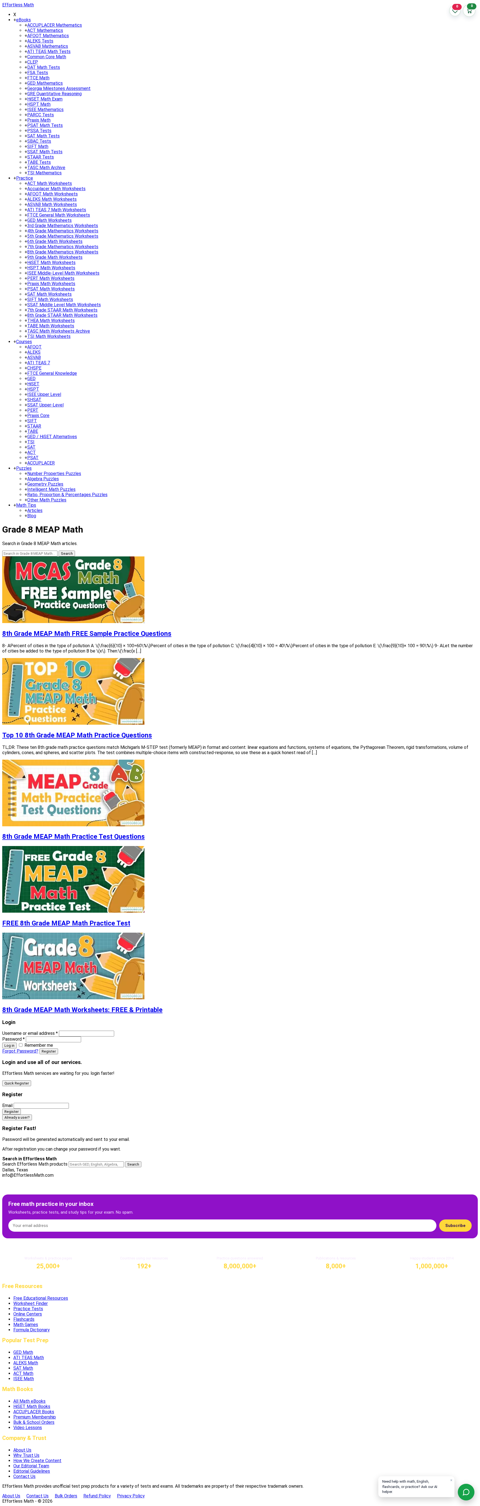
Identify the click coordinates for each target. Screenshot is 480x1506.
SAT (31, 447)
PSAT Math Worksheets (51, 289)
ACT (31, 452)
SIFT (32, 420)
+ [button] (14, 19)
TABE (32, 431)
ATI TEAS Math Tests (49, 51)
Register (49, 1051)
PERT (32, 410)
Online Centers (27, 1314)
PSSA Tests (39, 130)
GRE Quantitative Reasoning (54, 93)
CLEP (32, 62)
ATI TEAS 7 (38, 362)
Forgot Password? (20, 1051)
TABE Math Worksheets (50, 325)
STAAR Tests (40, 157)
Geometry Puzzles (45, 484)
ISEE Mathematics (45, 109)
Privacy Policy (131, 1496)
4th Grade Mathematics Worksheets (62, 231)
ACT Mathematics (45, 30)
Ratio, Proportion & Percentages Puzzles (67, 494)
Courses (24, 341)
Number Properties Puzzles (54, 473)
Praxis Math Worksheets (51, 283)
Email (7, 1105)
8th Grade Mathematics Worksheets (62, 252)
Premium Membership (34, 1417)
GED (31, 378)
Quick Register (16, 1083)
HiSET (33, 383)
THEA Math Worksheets (51, 320)
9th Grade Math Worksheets (54, 257)
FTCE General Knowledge (52, 373)
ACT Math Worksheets (49, 183)
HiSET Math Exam (44, 99)
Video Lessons (27, 1427)
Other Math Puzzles (46, 500)
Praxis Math (39, 120)
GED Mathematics (45, 83)
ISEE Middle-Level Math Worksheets (63, 273)
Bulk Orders (66, 1496)
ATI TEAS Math (28, 1357)
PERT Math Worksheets (50, 278)
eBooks (23, 19)
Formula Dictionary (31, 1329)
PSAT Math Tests (45, 125)
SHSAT (34, 399)
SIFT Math (37, 146)
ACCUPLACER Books (33, 1411)
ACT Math (23, 1373)
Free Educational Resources (40, 1298)
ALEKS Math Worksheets (52, 199)
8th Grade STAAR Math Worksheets (62, 315)
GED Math (23, 1352)
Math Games (25, 1324)
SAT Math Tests (43, 136)
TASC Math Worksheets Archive (58, 331)
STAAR (34, 426)
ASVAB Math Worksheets (52, 204)
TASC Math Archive (46, 167)
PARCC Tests (40, 114)
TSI (30, 442)
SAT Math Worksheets (49, 294)
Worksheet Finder (30, 1303)
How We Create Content (37, 1460)
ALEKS (34, 352)
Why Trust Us (26, 1455)
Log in (9, 1045)
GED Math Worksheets (49, 220)
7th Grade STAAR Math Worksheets (62, 310)
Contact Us (24, 1476)
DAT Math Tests (43, 67)
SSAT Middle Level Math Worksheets (64, 304)
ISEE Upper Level (44, 394)
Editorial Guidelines (31, 1471)
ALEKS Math (25, 1363)
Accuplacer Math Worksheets (56, 188)
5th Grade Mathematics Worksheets (62, 236)
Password (13, 1039)
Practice (24, 178)
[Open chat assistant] (466, 1492)
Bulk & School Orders (33, 1422)
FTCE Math (38, 78)
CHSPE (34, 368)
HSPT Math (39, 104)
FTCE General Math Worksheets (58, 215)
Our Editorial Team (31, 1466)
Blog (31, 515)
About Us (22, 1450)
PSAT (33, 457)
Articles (34, 510)
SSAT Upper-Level (45, 405)
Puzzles (24, 468)
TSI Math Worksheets (49, 336)
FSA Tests (37, 72)
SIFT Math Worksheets (50, 299)
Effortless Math (18, 4)
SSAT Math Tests (44, 151)
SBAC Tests (39, 141)
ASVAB (34, 357)
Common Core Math (46, 56)
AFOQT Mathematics (48, 35)
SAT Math (23, 1368)
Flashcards (23, 1319)
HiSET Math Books (31, 1406)
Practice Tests (28, 1308)
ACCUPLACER (41, 463)
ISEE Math (23, 1378)
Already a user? (17, 1117)
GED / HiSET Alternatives (52, 436)
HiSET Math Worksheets (51, 262)
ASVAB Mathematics (47, 46)
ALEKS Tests (40, 41)
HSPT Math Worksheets (51, 267)
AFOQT (34, 347)
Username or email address (30, 1033)
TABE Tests (39, 162)
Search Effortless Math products (35, 1164)
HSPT (33, 389)
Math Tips (26, 505)
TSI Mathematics (44, 172)
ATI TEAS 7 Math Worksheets (56, 209)
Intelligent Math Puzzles (51, 489)
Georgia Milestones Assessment (59, 88)
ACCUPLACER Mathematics (54, 25)
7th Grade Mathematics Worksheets (62, 246)
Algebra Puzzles (43, 478)
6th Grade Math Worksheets (54, 241)
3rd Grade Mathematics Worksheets (62, 225)
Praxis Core (38, 415)
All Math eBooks (29, 1401)
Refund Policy (97, 1496)
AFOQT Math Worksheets (52, 194)
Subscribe (455, 1225)
